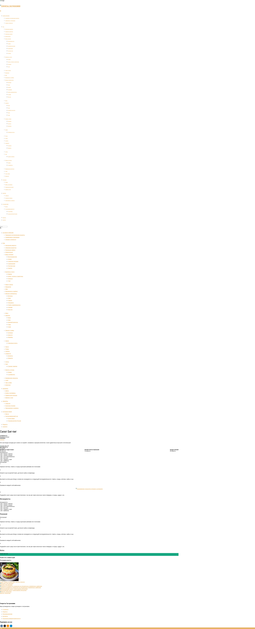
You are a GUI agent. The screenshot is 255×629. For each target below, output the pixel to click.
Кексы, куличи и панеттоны (13, 61)
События (7, 195)
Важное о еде (8, 189)
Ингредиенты (4, 555)
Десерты (9, 145)
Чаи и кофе (7, 173)
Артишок (9, 121)
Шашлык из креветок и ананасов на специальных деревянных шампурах (20, 587)
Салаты (6, 140)
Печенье (9, 64)
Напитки (7, 103)
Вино (9, 105)
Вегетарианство (11, 41)
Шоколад (7, 176)
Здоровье (4, 179)
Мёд (6, 75)
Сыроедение (10, 48)
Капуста (9, 123)
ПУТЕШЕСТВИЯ (5, 204)
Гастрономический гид (9, 209)
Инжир (9, 162)
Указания (10, 555)
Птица (6, 138)
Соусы (6, 151)
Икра (9, 84)
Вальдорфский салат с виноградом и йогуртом (13, 590)
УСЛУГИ (4, 220)
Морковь (9, 126)
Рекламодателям (7, 614)
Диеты (6, 182)
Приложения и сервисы (10, 200)
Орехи (6, 129)
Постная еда (10, 50)
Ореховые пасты (11, 132)
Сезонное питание (11, 46)
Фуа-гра (10, 309)
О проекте (5, 609)
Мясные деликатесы (9, 80)
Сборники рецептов (9, 31)
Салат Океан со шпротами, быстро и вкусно (12, 582)
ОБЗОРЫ (4, 193)
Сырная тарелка (11, 156)
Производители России (12, 213)
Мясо (6, 100)
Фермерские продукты (9, 168)
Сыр (6, 154)
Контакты (5, 616)
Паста (6, 136)
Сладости (7, 143)
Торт (9, 66)
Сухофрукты (10, 165)
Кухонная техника (8, 198)
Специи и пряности (9, 23)
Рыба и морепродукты (12, 92)
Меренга (9, 148)
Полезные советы (8, 34)
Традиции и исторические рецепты (12, 18)
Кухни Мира (10, 211)
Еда (3, 26)
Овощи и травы (8, 118)
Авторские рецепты (9, 29)
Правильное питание (9, 187)
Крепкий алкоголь (11, 110)
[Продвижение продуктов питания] (89, 489)
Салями (9, 94)
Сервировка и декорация (10, 20)
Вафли (9, 59)
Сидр (9, 115)
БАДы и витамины (8, 184)
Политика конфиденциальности (12, 618)
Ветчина (9, 82)
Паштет (9, 87)
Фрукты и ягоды (8, 160)
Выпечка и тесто (8, 57)
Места (6, 206)
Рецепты (4, 217)
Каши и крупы (8, 70)
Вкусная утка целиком (6, 584)
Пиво (9, 112)
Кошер (9, 43)
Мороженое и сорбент (9, 77)
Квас (9, 320)
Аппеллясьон (7, 36)
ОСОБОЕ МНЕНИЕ (6, 15)
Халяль (9, 53)
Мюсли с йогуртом (5, 593)
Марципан (7, 72)
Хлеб (6, 171)
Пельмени (10, 89)
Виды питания (8, 38)
